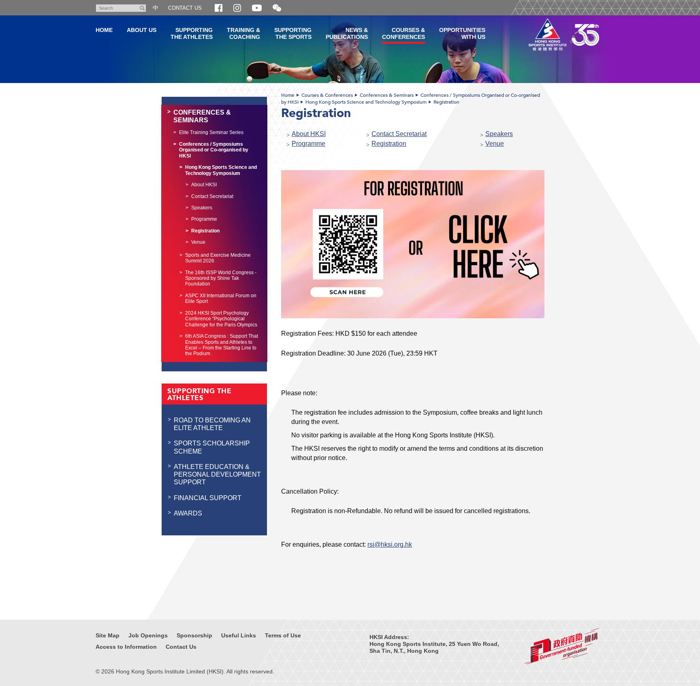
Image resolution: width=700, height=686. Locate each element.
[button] (277, 8)
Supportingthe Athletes (192, 33)
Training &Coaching (243, 33)
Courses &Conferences (403, 33)
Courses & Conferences (327, 95)
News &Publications (347, 33)
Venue (494, 143)
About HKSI (309, 133)
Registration (446, 102)
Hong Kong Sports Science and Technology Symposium (366, 102)
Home (288, 95)
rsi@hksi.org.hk (389, 544)
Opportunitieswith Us (462, 33)
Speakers (499, 133)
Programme (308, 143)
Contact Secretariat (399, 133)
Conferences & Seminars (387, 95)
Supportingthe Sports (293, 33)
